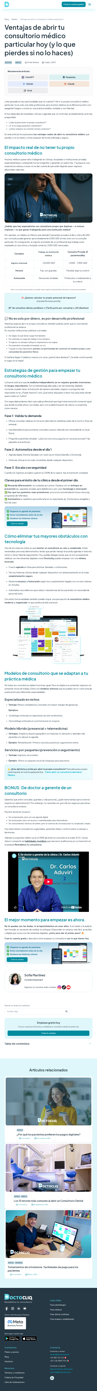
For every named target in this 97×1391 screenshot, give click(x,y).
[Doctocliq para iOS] (29, 1338)
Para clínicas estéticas (59, 1314)
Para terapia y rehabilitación (62, 1319)
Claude (71, 84)
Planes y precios (12, 1352)
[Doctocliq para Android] (12, 1338)
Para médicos (56, 1309)
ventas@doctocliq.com (59, 1354)
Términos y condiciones (15, 1372)
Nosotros (9, 1361)
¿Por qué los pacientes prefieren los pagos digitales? (48, 1134)
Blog (7, 19)
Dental (17, 1196)
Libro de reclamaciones (15, 1382)
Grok (29, 90)
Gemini (29, 84)
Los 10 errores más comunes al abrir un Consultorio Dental (48, 1200)
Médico (14, 19)
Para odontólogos (58, 1305)
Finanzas (18, 1263)
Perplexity (71, 77)
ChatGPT (29, 77)
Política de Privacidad (14, 1377)
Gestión (8, 62)
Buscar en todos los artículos (17, 1005)
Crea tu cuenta (48, 1033)
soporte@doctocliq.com (60, 1372)
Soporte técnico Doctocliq (61, 1369)
